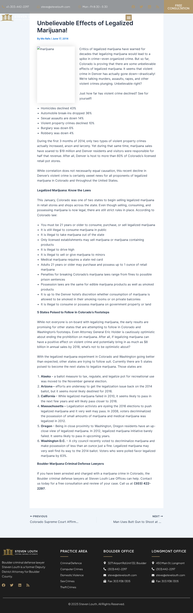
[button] (129, 17)
